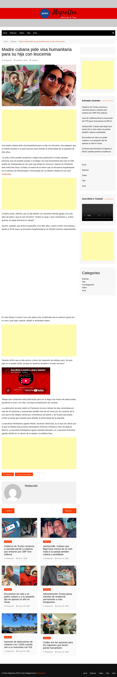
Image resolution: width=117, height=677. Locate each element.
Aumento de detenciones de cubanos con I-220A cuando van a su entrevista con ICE (18, 644)
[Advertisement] (39, 126)
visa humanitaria (25, 474)
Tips (28, 33)
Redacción (8, 60)
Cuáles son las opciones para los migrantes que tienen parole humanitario (58, 645)
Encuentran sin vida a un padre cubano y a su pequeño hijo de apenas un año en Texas (94, 140)
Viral (35, 33)
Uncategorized (88, 285)
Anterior (9, 511)
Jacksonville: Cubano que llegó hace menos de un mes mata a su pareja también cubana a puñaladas (97, 129)
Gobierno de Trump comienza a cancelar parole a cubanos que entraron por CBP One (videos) (95, 110)
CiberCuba (6, 174)
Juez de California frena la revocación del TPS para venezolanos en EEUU (97, 119)
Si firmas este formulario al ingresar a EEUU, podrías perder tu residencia (97, 150)
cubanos (9, 474)
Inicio (5, 33)
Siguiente (68, 511)
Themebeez (40, 673)
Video (21, 33)
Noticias (13, 33)
